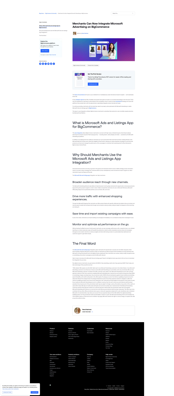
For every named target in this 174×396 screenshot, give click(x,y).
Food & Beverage (72, 360)
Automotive (70, 364)
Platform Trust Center (91, 368)
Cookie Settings (121, 389)
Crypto (51, 370)
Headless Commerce (54, 358)
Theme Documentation (110, 368)
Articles (107, 332)
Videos (107, 360)
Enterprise (52, 373)
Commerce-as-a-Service (55, 368)
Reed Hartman (85, 33)
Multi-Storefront (53, 356)
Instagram (122, 385)
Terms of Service (90, 370)
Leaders (88, 358)
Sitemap (116, 389)
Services (51, 332)
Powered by (70, 338)
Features (51, 330)
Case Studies (90, 330)
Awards (88, 364)
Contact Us (89, 372)
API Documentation (110, 366)
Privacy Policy (86, 389)
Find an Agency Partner (73, 334)
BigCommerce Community (50, 13)
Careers (88, 360)
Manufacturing (71, 362)
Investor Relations (91, 366)
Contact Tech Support (110, 362)
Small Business (53, 372)
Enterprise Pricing (53, 334)
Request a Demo (53, 336)
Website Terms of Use (94, 389)
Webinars (108, 336)
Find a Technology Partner (73, 336)
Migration (52, 375)
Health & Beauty (71, 358)
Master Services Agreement (103, 389)
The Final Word (42, 35)
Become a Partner (72, 332)
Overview (70, 330)
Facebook (109, 385)
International (52, 366)
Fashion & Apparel (72, 356)
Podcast (107, 338)
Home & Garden (71, 366)
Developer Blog (109, 346)
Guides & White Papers (110, 334)
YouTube (118, 385)
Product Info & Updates (93, 65)
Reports (107, 340)
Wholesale (52, 362)
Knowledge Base (109, 358)
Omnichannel (52, 364)
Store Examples (90, 332)
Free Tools (108, 348)
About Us (89, 356)
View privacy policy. (6, 389)
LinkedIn (113, 385)
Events (107, 342)
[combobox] (123, 13)
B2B (51, 360)
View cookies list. (15, 389)
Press (88, 362)
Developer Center (109, 364)
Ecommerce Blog (109, 344)
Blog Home (41, 13)
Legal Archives (111, 389)
